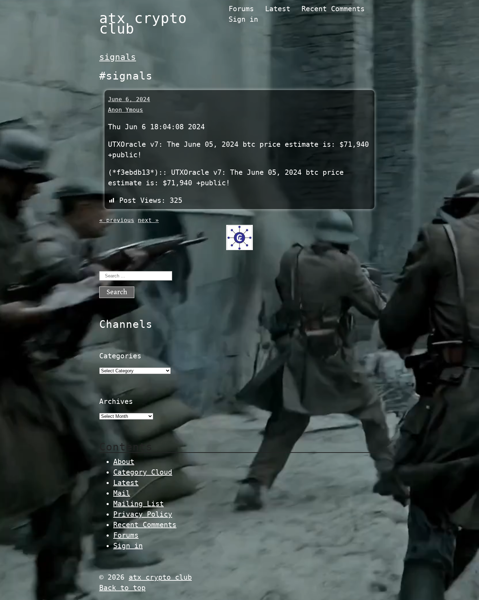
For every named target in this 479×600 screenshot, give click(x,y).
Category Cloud (142, 472)
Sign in (243, 19)
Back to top (122, 588)
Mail (121, 493)
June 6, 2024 (129, 99)
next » (148, 220)
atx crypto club (143, 23)
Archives (116, 401)
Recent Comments (333, 9)
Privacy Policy (142, 514)
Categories (120, 356)
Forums (241, 9)
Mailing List (138, 503)
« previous (116, 220)
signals (117, 57)
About (123, 461)
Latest (277, 9)
